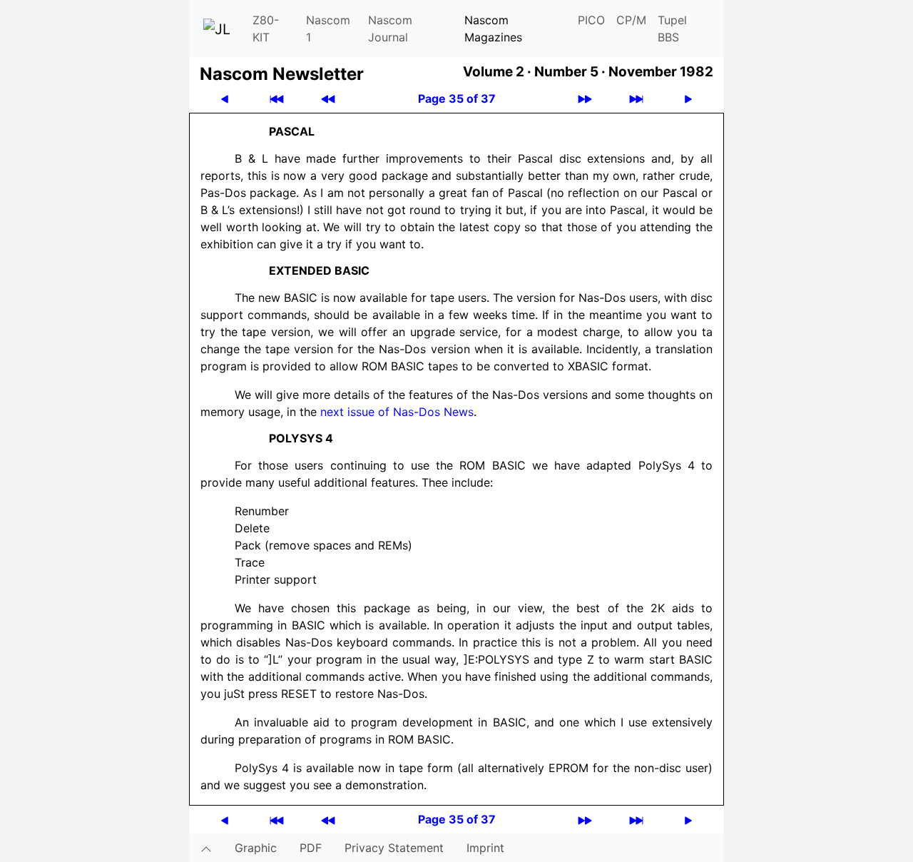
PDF (311, 848)
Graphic (256, 848)
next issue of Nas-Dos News (397, 412)
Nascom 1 (328, 28)
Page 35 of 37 (457, 98)
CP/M (631, 20)
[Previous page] (225, 99)
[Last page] (636, 99)
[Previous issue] (328, 99)
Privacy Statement (394, 848)
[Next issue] (585, 99)
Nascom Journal (390, 28)
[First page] (277, 99)
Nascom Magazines (493, 28)
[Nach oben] (206, 847)
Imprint (485, 848)
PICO (591, 20)
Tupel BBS (672, 28)
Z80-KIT (266, 28)
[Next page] (688, 99)
